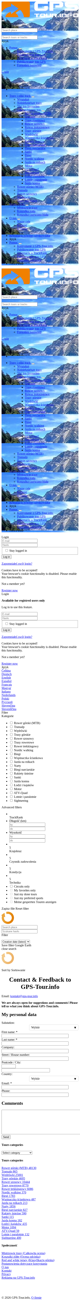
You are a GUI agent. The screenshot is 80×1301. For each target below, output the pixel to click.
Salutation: (8, 1022)
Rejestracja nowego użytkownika (29, 235)
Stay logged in (18, 550)
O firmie (22, 228)
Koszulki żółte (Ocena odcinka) (21, 1256)
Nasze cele (23, 221)
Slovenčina (8, 705)
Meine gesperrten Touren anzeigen (35, 902)
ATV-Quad (32, 169)
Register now (10, 590)
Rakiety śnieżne (34, 141)
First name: (9, 1032)
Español (6, 681)
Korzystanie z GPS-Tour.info (35, 51)
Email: (7, 1083)
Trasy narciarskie (35, 144)
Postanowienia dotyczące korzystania (24, 1263)
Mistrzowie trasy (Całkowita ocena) (23, 1253)
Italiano (6, 691)
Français (7, 684)
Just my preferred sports (28, 898)
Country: (7, 1074)
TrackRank (16, 817)
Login (5, 71)
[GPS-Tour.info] (40, 16)
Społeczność (17, 204)
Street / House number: (16, 1054)
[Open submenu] (20, 48)
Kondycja (15, 872)
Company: (8, 1047)
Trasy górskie (33, 130)
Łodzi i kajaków (35, 176)
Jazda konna (32, 183)
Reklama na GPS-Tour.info (18, 1277)
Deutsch (7, 674)
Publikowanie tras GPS (31, 54)
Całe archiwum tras (29, 109)
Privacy (6, 1274)
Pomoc (14, 47)
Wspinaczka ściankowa (39, 137)
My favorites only (25, 890)
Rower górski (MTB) (38, 113)
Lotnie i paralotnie (36, 179)
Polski (5, 698)
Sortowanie (18, 970)
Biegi (28, 155)
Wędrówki (31, 134)
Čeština (6, 670)
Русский (7, 702)
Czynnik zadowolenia (22, 861)
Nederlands (9, 695)
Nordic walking (34, 158)
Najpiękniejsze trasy (29, 102)
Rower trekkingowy (37, 127)
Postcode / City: (11, 1062)
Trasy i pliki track (20, 95)
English (6, 677)
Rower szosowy (35, 123)
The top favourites (28, 106)
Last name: (9, 1039)
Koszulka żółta (26, 211)
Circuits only (22, 886)
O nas (13, 218)
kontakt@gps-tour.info (24, 996)
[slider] (43, 847)
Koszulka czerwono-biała (32, 214)
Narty (17, 765)
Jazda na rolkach (35, 162)
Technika (15, 882)
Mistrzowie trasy (27, 207)
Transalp (30, 116)
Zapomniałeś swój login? (17, 563)
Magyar (6, 688)
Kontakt (22, 225)
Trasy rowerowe (35, 120)
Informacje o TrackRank (32, 58)
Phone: (6, 1091)
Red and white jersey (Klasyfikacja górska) (28, 1260)
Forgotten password (29, 65)
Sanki (28, 151)
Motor (28, 165)
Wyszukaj (23, 99)
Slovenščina (9, 709)
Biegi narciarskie (35, 148)
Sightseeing (32, 172)
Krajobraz (15, 851)
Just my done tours (25, 894)
